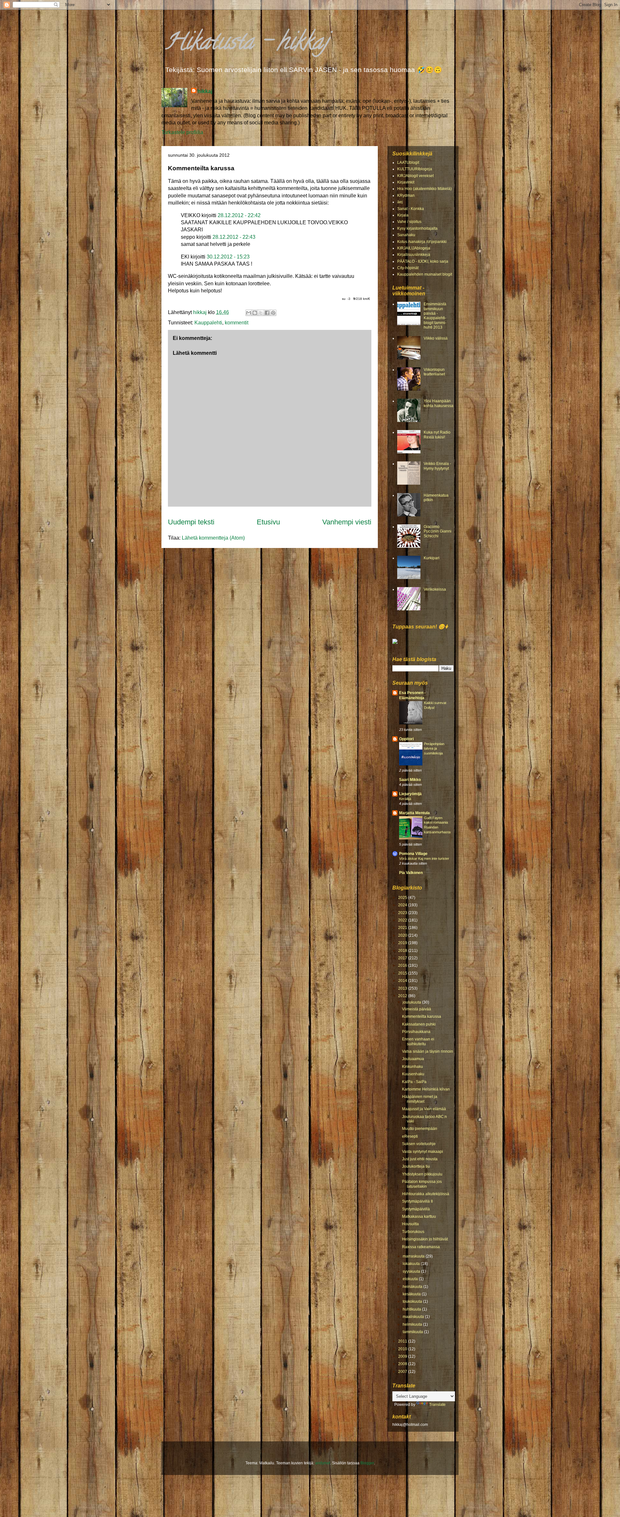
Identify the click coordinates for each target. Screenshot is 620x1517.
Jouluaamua (413, 1059)
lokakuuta (412, 1263)
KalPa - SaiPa (414, 1082)
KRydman (406, 195)
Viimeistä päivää (416, 1009)
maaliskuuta (414, 1316)
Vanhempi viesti (346, 522)
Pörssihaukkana (416, 1031)
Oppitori (406, 739)
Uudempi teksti (191, 522)
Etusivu (268, 522)
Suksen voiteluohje (419, 1144)
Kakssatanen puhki (419, 1024)
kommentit (236, 322)
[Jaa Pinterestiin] (273, 313)
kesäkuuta (412, 1294)
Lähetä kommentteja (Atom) (213, 538)
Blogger (367, 1463)
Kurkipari (431, 558)
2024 (403, 905)
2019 (403, 943)
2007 (403, 1371)
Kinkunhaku (412, 1066)
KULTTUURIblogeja (414, 169)
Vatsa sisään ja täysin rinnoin (427, 1051)
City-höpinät (407, 268)
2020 (403, 935)
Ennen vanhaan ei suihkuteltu (418, 1041)
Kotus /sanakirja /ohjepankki (422, 241)
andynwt (322, 1463)
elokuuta (411, 1279)
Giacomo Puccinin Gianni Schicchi (437, 531)
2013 (403, 988)
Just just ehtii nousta (420, 1159)
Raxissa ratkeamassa (421, 1247)
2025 (403, 897)
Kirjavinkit (405, 182)
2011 (403, 1341)
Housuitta (410, 1224)
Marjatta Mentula (414, 813)
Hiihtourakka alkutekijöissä (425, 1194)
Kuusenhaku (413, 1074)
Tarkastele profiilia (182, 132)
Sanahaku (406, 235)
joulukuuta (412, 1002)
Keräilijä (405, 799)
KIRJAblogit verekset (415, 176)
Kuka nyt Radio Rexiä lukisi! (437, 434)
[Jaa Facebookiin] (267, 313)
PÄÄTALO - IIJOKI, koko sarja (422, 261)
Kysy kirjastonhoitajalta (417, 228)
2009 (403, 1356)
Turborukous (413, 1231)
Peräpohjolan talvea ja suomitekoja (434, 748)
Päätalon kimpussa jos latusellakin (422, 1183)
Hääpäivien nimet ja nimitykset (419, 1098)
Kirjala (402, 215)
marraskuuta (414, 1256)
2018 (403, 950)
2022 (403, 920)
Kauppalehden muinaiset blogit (424, 274)
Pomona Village (413, 853)
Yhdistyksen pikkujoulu (422, 1174)
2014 (403, 980)
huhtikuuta (412, 1309)
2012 (403, 996)
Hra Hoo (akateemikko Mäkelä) (424, 188)
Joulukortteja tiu (416, 1166)
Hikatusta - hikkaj (246, 43)
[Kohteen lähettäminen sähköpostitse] (248, 313)
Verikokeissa (435, 589)
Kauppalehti (208, 322)
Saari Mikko (410, 779)
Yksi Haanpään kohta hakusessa (438, 403)
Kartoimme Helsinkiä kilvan (426, 1089)
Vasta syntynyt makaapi (422, 1151)
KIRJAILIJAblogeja (413, 248)
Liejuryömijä (410, 794)
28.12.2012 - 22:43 (233, 237)
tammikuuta (413, 1332)
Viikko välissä (436, 338)
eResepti (410, 1136)
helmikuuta (413, 1324)
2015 (403, 973)
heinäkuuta (413, 1286)
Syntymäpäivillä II (417, 1201)
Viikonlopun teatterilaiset (434, 371)
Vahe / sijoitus (409, 221)
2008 (403, 1364)
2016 (403, 965)
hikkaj (205, 91)
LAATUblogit (408, 162)
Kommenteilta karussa (421, 1016)
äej (400, 202)
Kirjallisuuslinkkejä (413, 254)
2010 (403, 1349)
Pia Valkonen (411, 872)
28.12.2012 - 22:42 (239, 215)
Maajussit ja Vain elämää (424, 1109)
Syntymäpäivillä (416, 1209)
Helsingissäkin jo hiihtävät (425, 1239)
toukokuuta (413, 1301)
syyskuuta (412, 1271)
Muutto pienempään (419, 1128)
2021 (403, 927)
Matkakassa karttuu (419, 1216)
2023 (403, 913)
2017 (403, 958)
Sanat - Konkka (410, 208)
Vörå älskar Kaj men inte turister (424, 858)
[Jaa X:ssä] (261, 313)
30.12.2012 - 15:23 (228, 256)
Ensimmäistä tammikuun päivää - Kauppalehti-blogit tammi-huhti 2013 (435, 316)
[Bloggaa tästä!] (255, 313)
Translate (437, 1404)
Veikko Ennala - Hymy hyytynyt (437, 465)
